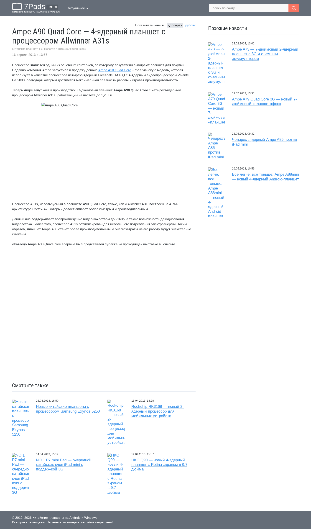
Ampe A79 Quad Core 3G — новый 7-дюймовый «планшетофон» (264, 101)
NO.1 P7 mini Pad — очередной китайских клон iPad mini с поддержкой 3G (64, 465)
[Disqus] (104, 315)
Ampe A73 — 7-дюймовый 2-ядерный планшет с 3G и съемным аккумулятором (265, 54)
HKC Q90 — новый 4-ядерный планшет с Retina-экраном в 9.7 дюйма (159, 465)
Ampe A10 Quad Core (114, 70)
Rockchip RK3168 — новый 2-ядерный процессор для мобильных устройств (157, 411)
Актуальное (76, 8)
